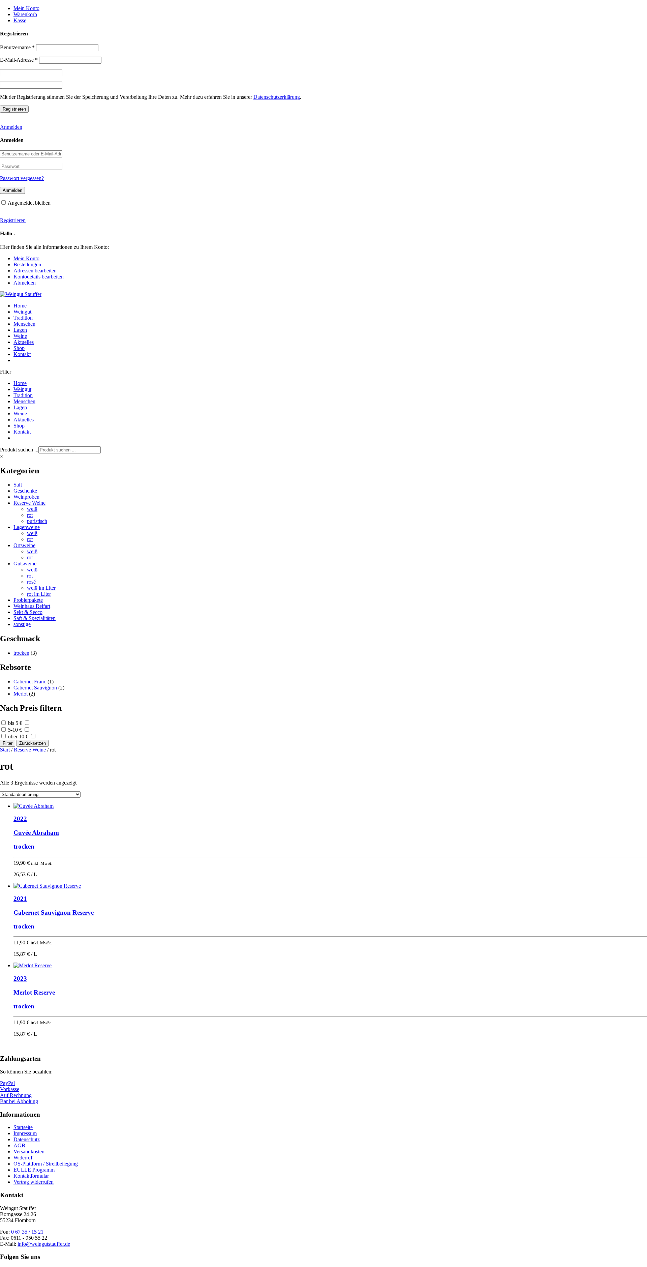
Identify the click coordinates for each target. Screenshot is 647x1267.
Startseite (23, 1127)
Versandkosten (28, 1151)
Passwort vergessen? (22, 178)
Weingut (22, 312)
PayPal (7, 1083)
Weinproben (26, 497)
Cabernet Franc (29, 681)
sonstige (22, 624)
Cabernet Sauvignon (35, 687)
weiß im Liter (41, 588)
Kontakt (22, 354)
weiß (32, 509)
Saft (17, 485)
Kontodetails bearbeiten (38, 276)
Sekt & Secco (27, 612)
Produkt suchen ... (19, 449)
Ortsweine (24, 545)
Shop (19, 348)
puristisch (37, 521)
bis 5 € (15, 723)
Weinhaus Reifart (31, 606)
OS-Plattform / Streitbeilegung (45, 1164)
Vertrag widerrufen (33, 1182)
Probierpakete (28, 600)
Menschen (24, 324)
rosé (31, 582)
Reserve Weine (29, 503)
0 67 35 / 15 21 (27, 1232)
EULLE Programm (34, 1170)
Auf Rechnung (16, 1095)
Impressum (25, 1133)
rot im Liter (39, 594)
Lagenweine (26, 527)
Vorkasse (9, 1089)
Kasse (19, 20)
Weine (20, 336)
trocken (21, 653)
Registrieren (13, 220)
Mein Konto (26, 8)
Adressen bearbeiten (35, 270)
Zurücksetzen (32, 743)
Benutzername (17, 47)
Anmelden (11, 127)
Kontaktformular (31, 1176)
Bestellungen (27, 264)
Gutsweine (24, 563)
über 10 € (18, 736)
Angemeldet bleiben (29, 203)
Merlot (20, 694)
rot (30, 515)
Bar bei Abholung (19, 1101)
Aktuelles (23, 342)
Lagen (20, 330)
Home (20, 305)
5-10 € (15, 730)
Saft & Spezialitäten (34, 618)
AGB (19, 1145)
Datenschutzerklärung (276, 97)
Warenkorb (25, 14)
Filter (7, 743)
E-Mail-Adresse (19, 60)
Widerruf (22, 1157)
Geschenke (25, 491)
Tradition (23, 318)
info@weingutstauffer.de (44, 1244)
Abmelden (24, 283)
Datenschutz (26, 1139)
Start (5, 750)
